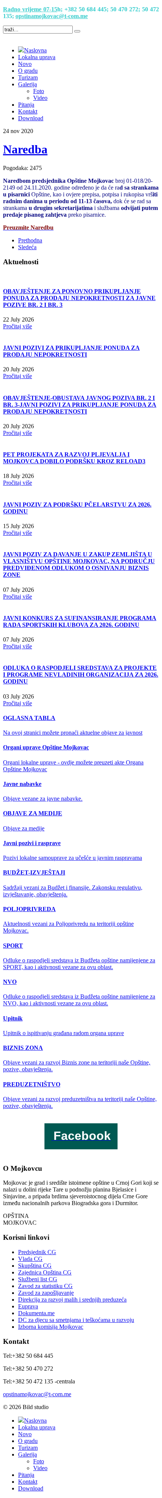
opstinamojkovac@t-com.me (51, 16)
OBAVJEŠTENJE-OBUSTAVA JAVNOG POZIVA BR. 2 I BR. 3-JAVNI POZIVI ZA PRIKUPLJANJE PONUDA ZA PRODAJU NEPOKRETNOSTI (79, 405)
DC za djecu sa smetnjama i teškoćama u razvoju (76, 1320)
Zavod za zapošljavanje (46, 1293)
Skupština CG (35, 1265)
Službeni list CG (37, 1279)
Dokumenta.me (36, 1313)
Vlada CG (30, 1259)
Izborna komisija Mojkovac (50, 1326)
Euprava (28, 1306)
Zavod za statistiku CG (45, 1286)
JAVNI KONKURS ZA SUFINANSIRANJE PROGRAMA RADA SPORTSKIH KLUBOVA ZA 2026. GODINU (79, 621)
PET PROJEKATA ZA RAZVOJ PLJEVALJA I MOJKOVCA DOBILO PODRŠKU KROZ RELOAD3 (74, 457)
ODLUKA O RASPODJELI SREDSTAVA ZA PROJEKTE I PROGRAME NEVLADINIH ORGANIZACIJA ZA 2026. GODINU (80, 675)
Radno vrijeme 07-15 (30, 9)
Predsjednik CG (37, 1252)
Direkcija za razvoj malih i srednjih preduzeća (72, 1299)
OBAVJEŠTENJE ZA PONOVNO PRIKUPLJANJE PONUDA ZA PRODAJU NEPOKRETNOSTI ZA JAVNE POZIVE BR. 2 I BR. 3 (79, 298)
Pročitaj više (17, 326)
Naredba (25, 149)
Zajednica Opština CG (45, 1272)
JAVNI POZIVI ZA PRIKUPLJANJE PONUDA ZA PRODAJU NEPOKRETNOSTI (71, 351)
